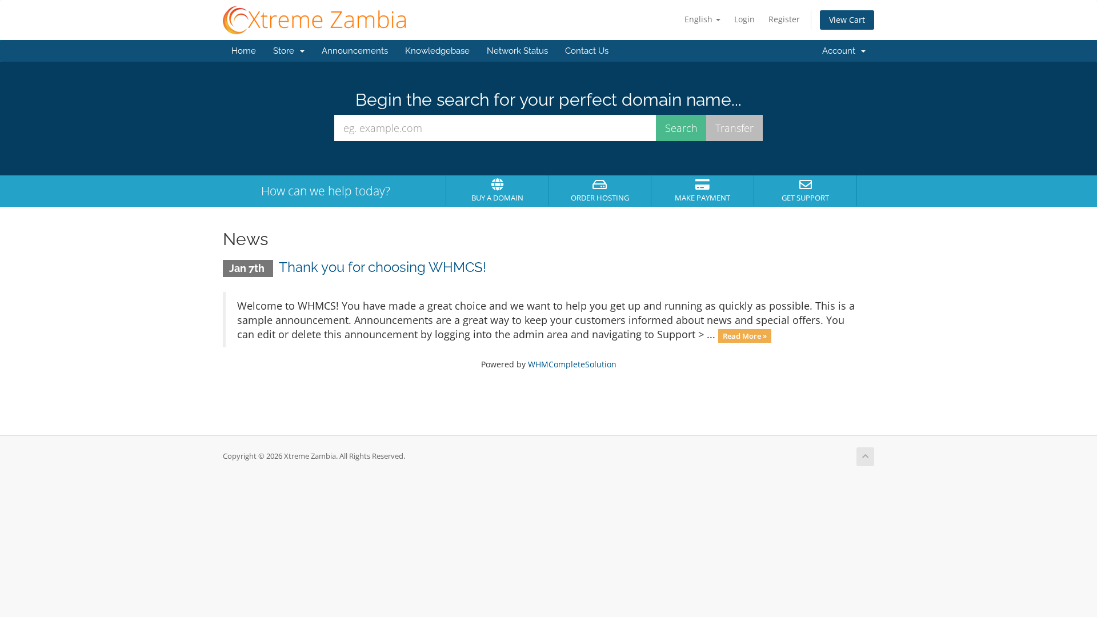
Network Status (517, 51)
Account (841, 51)
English (699, 19)
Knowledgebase (437, 51)
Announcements (355, 51)
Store (286, 51)
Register (784, 19)
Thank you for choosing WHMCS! (382, 267)
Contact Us (586, 51)
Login (744, 19)
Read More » (745, 335)
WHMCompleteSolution (572, 364)
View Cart (847, 19)
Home (243, 51)
